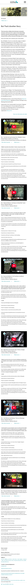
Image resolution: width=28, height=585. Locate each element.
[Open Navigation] (24, 2)
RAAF (25, 560)
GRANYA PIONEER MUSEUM (6, 568)
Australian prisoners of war (9, 560)
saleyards (25, 559)
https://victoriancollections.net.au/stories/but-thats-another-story (13, 580)
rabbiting (5, 559)
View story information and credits (20, 114)
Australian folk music (5, 561)
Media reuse (3, 20)
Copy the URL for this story (8, 584)
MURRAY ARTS (3, 566)
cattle (2, 560)
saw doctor (10, 559)
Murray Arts (9, 110)
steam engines (20, 559)
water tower (14, 559)
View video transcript (5, 142)
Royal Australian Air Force (19, 560)
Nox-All (2, 559)
